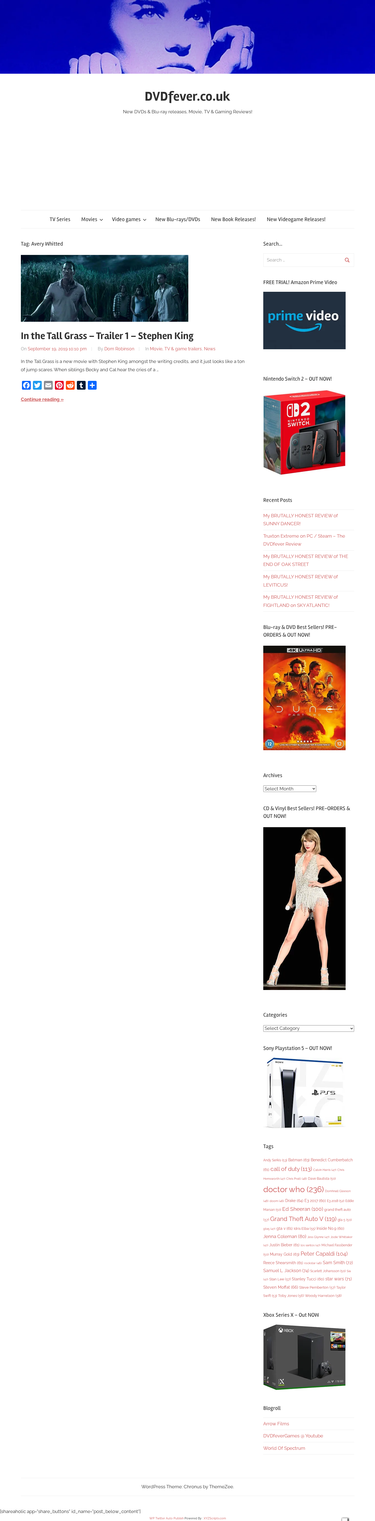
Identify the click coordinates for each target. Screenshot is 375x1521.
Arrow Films (276, 1423)
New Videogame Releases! (296, 219)
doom (277, 1201)
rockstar (313, 1263)
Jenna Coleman (284, 1236)
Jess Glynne (318, 1237)
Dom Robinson (119, 348)
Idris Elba (304, 1228)
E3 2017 (315, 1200)
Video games (126, 219)
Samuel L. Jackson (286, 1270)
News (210, 348)
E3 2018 (335, 1201)
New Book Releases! (233, 219)
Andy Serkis (275, 1160)
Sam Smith (338, 1262)
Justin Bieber (284, 1245)
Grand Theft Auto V (303, 1218)
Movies (89, 219)
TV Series (60, 219)
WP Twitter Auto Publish (166, 1518)
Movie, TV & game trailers (176, 348)
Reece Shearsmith (283, 1263)
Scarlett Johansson (328, 1271)
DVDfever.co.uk (187, 96)
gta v (284, 1228)
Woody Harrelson (323, 1295)
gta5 (269, 1229)
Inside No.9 (330, 1228)
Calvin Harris (324, 1170)
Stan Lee (280, 1279)
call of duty (291, 1168)
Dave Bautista (322, 1179)
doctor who (293, 1189)
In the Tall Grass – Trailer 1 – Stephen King (107, 336)
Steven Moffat (280, 1287)
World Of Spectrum (284, 1448)
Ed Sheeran (302, 1209)
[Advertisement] (187, 157)
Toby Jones (291, 1296)
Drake (294, 1200)
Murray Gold (285, 1254)
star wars (338, 1278)
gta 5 (345, 1220)
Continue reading (40, 399)
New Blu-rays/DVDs (177, 219)
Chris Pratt (296, 1179)
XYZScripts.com (215, 1518)
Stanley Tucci (308, 1279)
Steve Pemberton (317, 1287)
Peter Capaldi (324, 1253)
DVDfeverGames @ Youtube (293, 1436)
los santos (310, 1245)
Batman (299, 1159)
